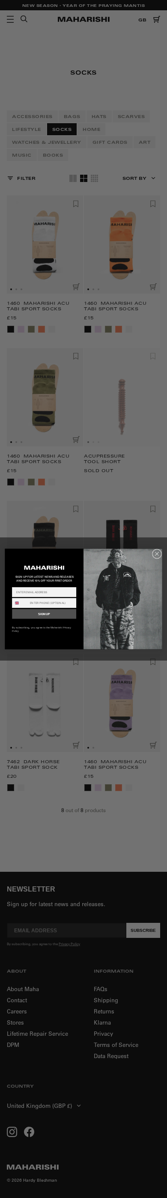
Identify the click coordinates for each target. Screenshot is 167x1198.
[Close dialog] (157, 553)
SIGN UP (44, 614)
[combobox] (19, 602)
